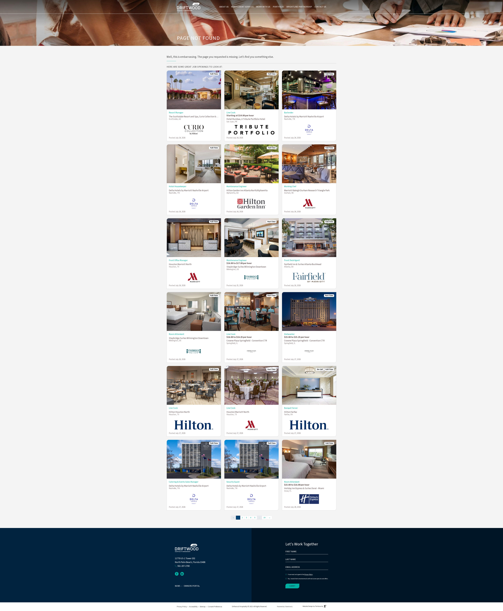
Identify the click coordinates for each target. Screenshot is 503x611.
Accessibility (193, 607)
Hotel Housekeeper (177, 186)
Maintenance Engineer (236, 186)
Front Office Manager (178, 260)
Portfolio (278, 6)
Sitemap (203, 607)
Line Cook (230, 112)
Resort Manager (176, 112)
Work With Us (263, 6)
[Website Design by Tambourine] (314, 606)
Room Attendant (176, 334)
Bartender (288, 112)
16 (264, 517)
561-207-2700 (183, 566)
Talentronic (289, 607)
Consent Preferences (215, 607)
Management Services (242, 6)
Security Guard (232, 481)
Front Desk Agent (292, 260)
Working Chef (290, 186)
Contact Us (320, 6)
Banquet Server (291, 408)
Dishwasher (289, 334)
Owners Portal (192, 586)
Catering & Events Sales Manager (183, 481)
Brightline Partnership (299, 6)
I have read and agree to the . (300, 575)
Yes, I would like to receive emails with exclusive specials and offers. (308, 579)
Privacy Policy (308, 575)
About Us (224, 6)
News (177, 586)
